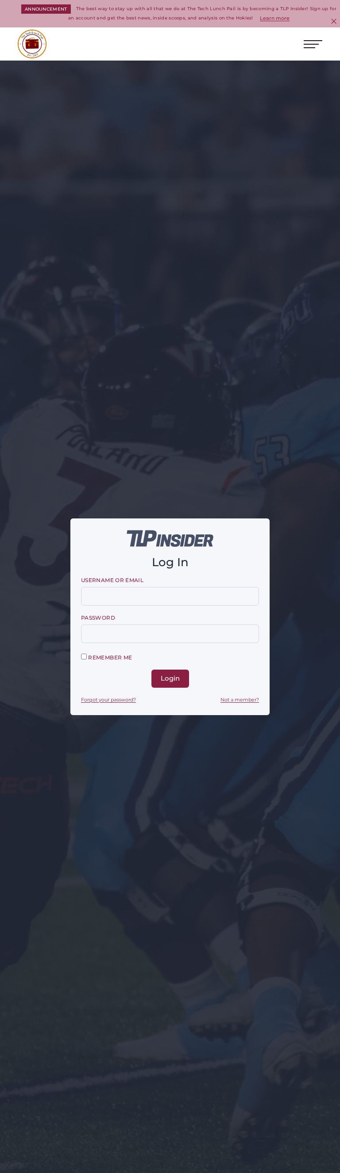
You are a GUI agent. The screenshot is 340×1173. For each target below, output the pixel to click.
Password (98, 617)
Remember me (109, 657)
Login (170, 678)
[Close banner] (333, 21)
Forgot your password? (108, 700)
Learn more (275, 18)
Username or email (112, 580)
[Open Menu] (313, 44)
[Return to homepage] (32, 44)
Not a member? (239, 700)
